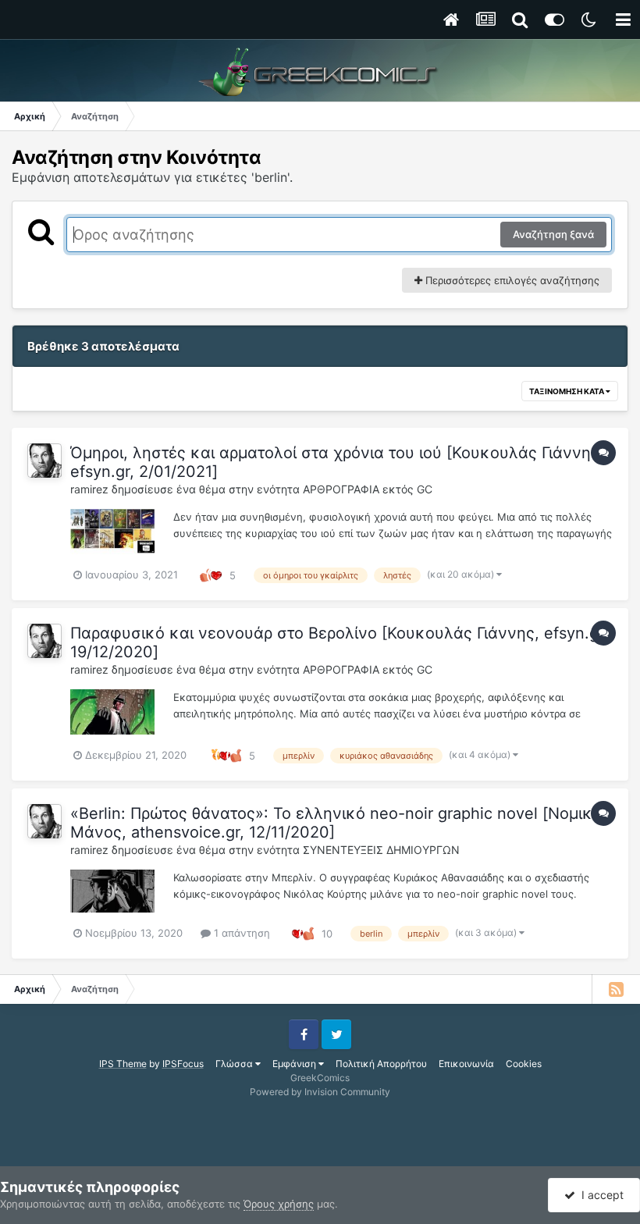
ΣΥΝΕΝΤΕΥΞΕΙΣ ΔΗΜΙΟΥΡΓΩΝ (381, 849)
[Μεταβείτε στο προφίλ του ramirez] (44, 460)
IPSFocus (183, 1063)
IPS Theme (123, 1063)
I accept (599, 1194)
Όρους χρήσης (279, 1203)
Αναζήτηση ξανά (553, 234)
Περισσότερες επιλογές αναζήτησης (510, 280)
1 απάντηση (240, 933)
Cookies (524, 1063)
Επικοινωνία (466, 1063)
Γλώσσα (235, 1063)
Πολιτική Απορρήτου (381, 1063)
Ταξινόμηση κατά (567, 391)
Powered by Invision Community (320, 1092)
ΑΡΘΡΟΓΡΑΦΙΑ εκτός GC (367, 489)
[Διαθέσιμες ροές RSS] (616, 989)
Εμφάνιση (295, 1063)
